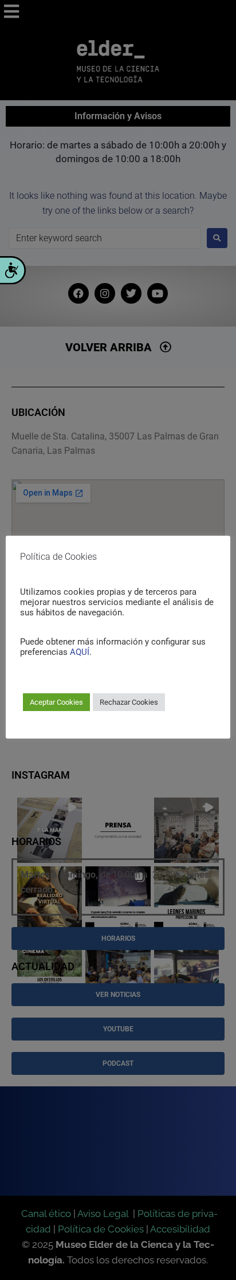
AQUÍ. (81, 652)
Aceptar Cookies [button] (56, 702)
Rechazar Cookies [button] (129, 702)
